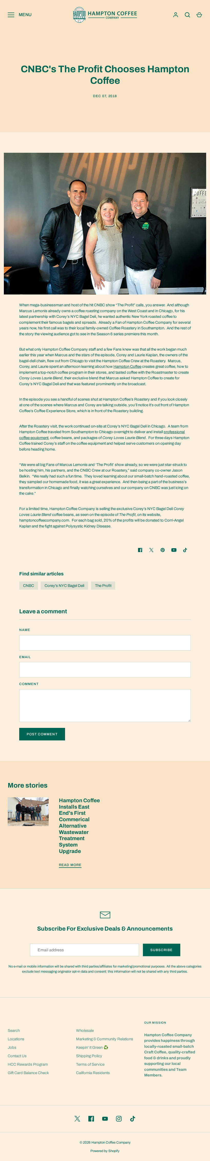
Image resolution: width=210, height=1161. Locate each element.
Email (25, 657)
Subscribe (161, 950)
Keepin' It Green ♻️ (92, 1047)
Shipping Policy (89, 1056)
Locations (16, 1039)
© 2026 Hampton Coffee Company (105, 1142)
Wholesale (85, 1030)
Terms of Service (90, 1064)
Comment (29, 684)
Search (14, 1030)
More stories (28, 785)
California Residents (93, 1073)
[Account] (175, 15)
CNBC (28, 586)
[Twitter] (77, 1118)
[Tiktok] (185, 550)
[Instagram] (118, 1118)
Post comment (42, 734)
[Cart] (199, 15)
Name (24, 630)
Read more (70, 865)
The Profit (103, 586)
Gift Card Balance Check (28, 1073)
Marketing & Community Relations (104, 1039)
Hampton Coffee (127, 366)
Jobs (12, 1047)
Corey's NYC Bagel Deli (64, 586)
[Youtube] (174, 550)
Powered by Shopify (105, 1151)
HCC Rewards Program (28, 1064)
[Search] (187, 15)
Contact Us (17, 1056)
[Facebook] (91, 1118)
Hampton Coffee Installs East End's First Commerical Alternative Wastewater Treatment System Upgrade (79, 826)
